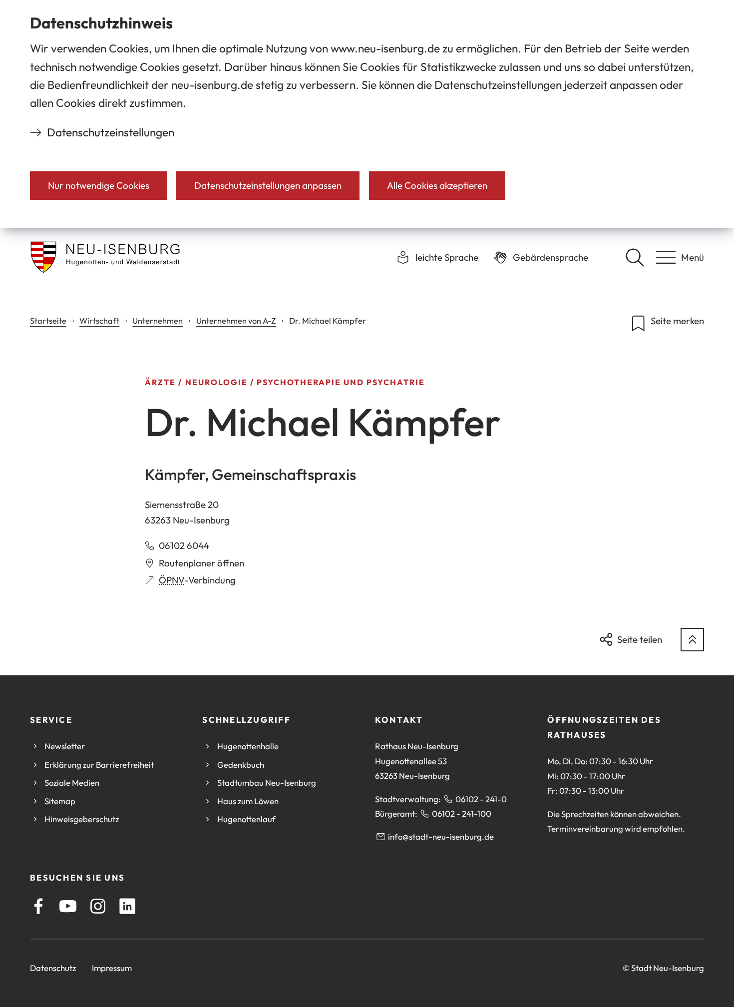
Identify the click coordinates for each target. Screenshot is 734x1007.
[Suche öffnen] (635, 257)
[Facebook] (38, 906)
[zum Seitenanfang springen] (692, 639)
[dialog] (367, 114)
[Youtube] (67, 906)
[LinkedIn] (127, 906)
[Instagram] (97, 906)
